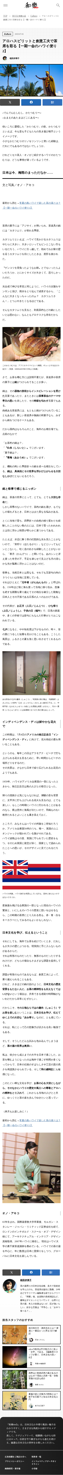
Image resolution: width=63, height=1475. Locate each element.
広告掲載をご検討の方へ (15, 1456)
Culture (33, 15)
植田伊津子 (26, 1280)
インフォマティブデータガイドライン (44, 1462)
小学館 (34, 1468)
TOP (5, 15)
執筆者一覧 (36, 1456)
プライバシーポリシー (14, 1461)
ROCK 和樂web (19, 15)
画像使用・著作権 (12, 1468)
